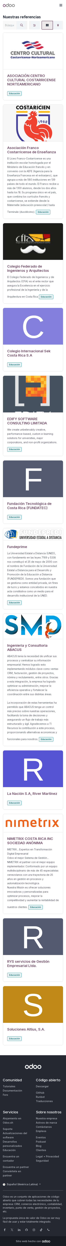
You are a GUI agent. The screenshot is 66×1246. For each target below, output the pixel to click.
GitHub (40, 1092)
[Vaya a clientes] (33, 51)
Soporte (7, 1128)
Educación (14, 93)
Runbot (40, 1096)
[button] (60, 5)
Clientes (41, 1150)
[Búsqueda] (21, 25)
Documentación (12, 1090)
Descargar (42, 1086)
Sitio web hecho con (28, 1241)
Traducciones (44, 1101)
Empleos (41, 1131)
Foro (5, 1094)
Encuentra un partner (16, 1166)
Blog (38, 1145)
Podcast (41, 1141)
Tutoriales (9, 1086)
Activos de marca (46, 1122)
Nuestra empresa (46, 1118)
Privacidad (52, 1156)
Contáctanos (44, 1126)
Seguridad (42, 1160)
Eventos (41, 1137)
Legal (39, 1156)
